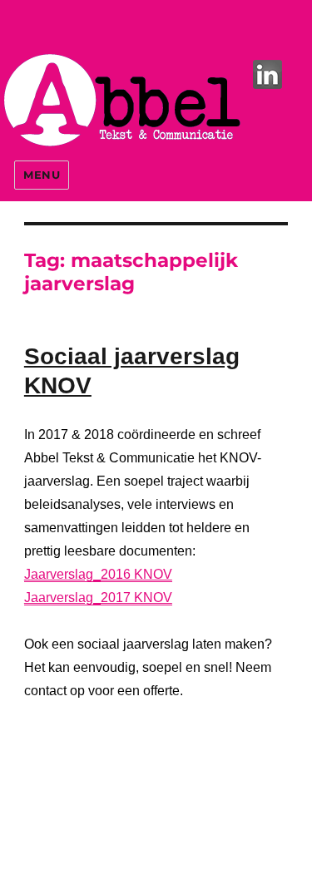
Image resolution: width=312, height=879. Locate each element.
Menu (41, 174)
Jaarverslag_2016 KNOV (98, 574)
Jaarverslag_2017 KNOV (98, 597)
